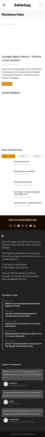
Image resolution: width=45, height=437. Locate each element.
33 (27, 165)
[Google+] (14, 225)
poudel (11, 401)
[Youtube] (34, 225)
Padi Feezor (13, 383)
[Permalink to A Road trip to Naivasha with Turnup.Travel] (6, 420)
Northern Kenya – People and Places (28, 203)
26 (31, 185)
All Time (36, 156)
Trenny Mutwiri (13, 419)
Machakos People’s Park (23, 182)
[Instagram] (18, 225)
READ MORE (7, 83)
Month (22, 156)
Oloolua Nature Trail (21, 162)
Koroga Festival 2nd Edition (24, 171)
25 (30, 206)
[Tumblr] (26, 225)
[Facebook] (10, 225)
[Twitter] (30, 225)
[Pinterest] (22, 225)
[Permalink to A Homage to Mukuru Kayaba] (6, 384)
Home (3, 24)
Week (8, 156)
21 (28, 174)
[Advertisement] (22, 119)
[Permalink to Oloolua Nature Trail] (6, 402)
